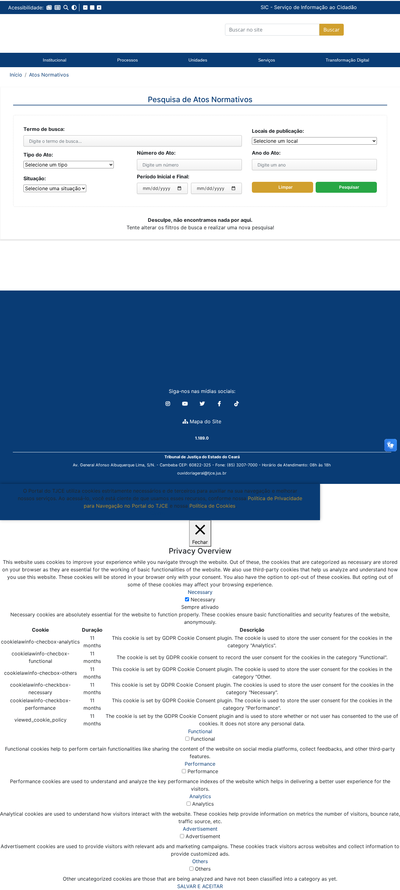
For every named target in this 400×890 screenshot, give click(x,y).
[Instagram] (168, 403)
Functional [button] (200, 731)
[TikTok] (236, 403)
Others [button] (200, 861)
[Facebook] (220, 403)
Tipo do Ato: (38, 155)
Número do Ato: (156, 153)
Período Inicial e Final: (163, 176)
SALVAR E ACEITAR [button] (200, 886)
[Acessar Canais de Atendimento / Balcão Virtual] (382, 867)
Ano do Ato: (266, 153)
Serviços (266, 59)
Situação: (34, 178)
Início (16, 75)
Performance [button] (200, 764)
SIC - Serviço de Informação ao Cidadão (266, 7)
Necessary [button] (200, 592)
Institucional (54, 59)
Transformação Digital (347, 59)
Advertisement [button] (200, 829)
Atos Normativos (49, 75)
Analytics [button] (200, 796)
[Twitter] (203, 403)
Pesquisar (349, 187)
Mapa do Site (204, 421)
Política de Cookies (212, 506)
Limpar (285, 187)
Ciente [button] (157, 513)
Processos (127, 59)
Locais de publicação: (278, 131)
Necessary (203, 599)
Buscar (331, 29)
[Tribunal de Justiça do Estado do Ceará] (54, 29)
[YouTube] (185, 403)
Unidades (197, 59)
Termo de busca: (44, 129)
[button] (49, 7)
